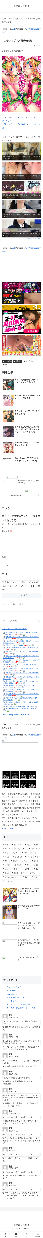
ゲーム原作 (8, 361)
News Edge (12, 994)
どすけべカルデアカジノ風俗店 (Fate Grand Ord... (22, 709)
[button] (39, 620)
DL (5, 117)
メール (5, 565)
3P (26, 361)
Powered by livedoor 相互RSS (16, 714)
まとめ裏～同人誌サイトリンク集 (21, 1008)
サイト (5, 574)
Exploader (22, 124)
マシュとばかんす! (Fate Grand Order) (18, 706)
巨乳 (5, 364)
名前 (4, 557)
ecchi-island (12, 991)
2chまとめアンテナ (15, 987)
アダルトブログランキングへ (14, 629)
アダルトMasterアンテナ (17, 997)
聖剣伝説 (18, 361)
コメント (7, 531)
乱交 (32, 361)
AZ (13, 29)
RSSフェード (8, 828)
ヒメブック (11, 1001)
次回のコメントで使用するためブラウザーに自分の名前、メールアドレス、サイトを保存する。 (21, 585)
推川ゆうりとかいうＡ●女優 (15, 645)
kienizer (19, 117)
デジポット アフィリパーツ (33, 238)
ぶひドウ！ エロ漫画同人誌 (18, 1004)
